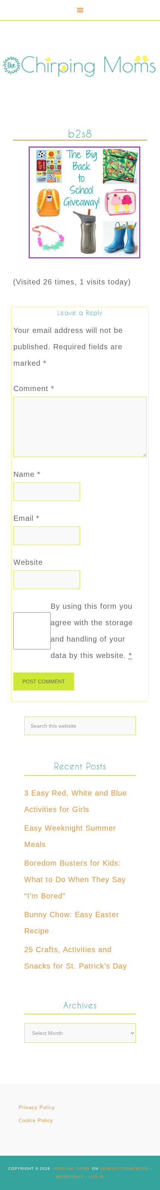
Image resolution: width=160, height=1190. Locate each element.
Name (27, 474)
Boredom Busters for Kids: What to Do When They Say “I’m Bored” (75, 879)
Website (28, 562)
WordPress (70, 1177)
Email (26, 518)
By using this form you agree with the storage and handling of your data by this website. (92, 630)
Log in (96, 1177)
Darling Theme (72, 1169)
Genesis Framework (124, 1169)
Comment (33, 388)
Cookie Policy (36, 1120)
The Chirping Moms (80, 64)
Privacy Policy (37, 1107)
